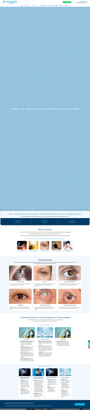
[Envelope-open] (89, 345)
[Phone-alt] (89, 341)
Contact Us (66, 5)
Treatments (34, 5)
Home (22, 5)
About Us (27, 5)
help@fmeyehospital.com (81, 2)
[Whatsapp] (89, 343)
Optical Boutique (43, 5)
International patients (53, 5)
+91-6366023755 (83, 1)
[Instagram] (89, 348)
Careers (61, 5)
